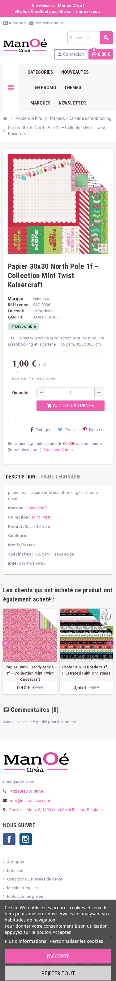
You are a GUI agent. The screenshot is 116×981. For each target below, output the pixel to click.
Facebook (9, 839)
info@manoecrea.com (29, 800)
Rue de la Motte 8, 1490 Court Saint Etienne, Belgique (56, 809)
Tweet (70, 429)
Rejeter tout (58, 973)
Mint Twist (41, 517)
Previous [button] (5, 643)
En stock (16, 311)
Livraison (15, 870)
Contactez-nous (48, 23)
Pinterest (97, 429)
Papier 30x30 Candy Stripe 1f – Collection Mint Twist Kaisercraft (30, 673)
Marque (15, 298)
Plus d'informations (25, 941)
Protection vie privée (25, 896)
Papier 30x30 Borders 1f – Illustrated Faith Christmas (86, 670)
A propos (17, 23)
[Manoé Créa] (25, 45)
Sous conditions (58, 449)
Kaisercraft (37, 508)
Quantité (20, 392)
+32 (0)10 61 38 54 (26, 791)
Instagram (25, 839)
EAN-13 (15, 317)
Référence (18, 304)
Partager (43, 429)
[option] (30, 651)
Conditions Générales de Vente (34, 879)
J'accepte (58, 956)
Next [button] (110, 643)
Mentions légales (22, 887)
